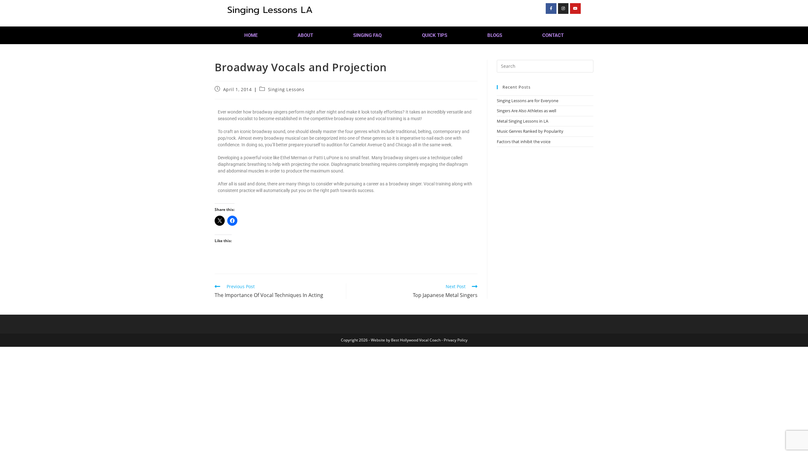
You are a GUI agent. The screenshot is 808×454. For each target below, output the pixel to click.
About (305, 35)
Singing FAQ (367, 35)
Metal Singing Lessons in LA (522, 121)
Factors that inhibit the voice (523, 141)
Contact (553, 35)
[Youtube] (575, 8)
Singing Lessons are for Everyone (527, 100)
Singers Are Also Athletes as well (526, 111)
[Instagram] (563, 8)
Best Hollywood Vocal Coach (416, 340)
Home (251, 35)
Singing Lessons (286, 89)
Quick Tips (434, 35)
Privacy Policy (455, 340)
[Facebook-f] (551, 8)
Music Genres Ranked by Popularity (530, 131)
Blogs (494, 35)
